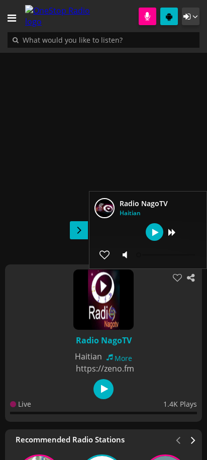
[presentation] (193, 439)
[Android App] (169, 16)
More (123, 358)
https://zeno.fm (105, 368)
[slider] (167, 255)
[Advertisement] (103, 153)
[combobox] (103, 40)
